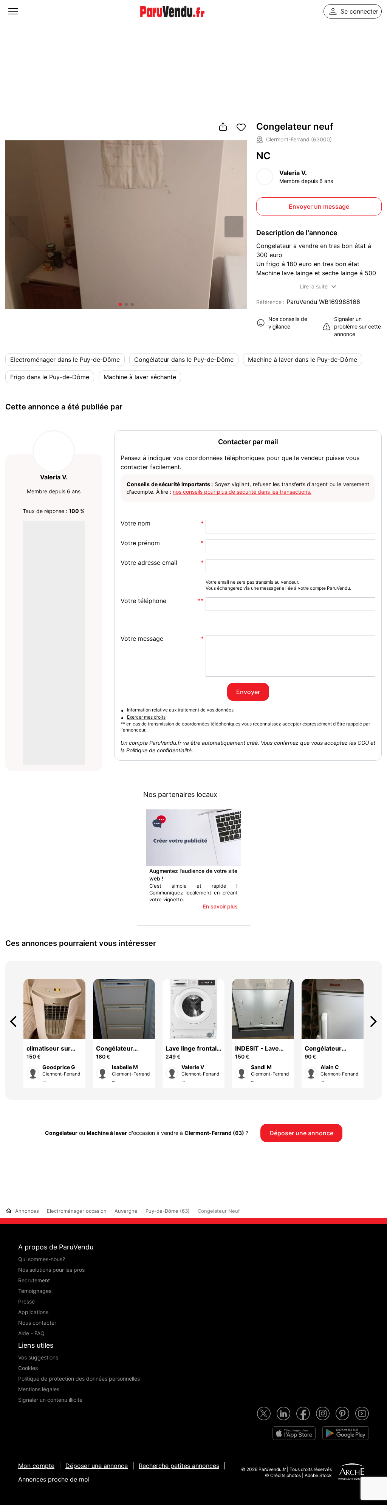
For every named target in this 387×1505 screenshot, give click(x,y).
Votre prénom (140, 543)
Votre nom (135, 523)
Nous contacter (37, 1322)
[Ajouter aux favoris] (241, 127)
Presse (26, 1301)
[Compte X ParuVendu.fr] (264, 1413)
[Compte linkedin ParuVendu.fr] (283, 1413)
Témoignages (34, 1291)
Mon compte (36, 1465)
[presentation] (16, 1021)
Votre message (142, 638)
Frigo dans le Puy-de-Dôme (49, 377)
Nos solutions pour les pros (51, 1269)
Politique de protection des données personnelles (79, 1378)
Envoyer (248, 692)
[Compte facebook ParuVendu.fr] (303, 1413)
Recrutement (34, 1280)
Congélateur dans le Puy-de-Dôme (184, 359)
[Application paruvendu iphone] (294, 1433)
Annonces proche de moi (54, 1479)
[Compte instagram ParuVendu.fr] (323, 1413)
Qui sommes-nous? (41, 1259)
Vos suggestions (38, 1357)
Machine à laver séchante (140, 377)
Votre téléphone (143, 600)
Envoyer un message (319, 206)
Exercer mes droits (146, 717)
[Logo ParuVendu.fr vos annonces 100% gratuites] (172, 20)
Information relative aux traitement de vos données (180, 710)
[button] (233, 226)
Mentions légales (38, 1389)
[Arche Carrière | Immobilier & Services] (352, 1472)
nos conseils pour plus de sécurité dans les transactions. (242, 491)
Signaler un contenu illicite (50, 1400)
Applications (33, 1312)
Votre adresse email (149, 562)
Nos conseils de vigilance (287, 323)
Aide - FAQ (31, 1333)
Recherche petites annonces (179, 1465)
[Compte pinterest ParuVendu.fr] (342, 1413)
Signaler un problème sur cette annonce (357, 326)
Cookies (28, 1368)
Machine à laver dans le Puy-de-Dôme (302, 359)
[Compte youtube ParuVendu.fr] (362, 1413)
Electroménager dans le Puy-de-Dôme (65, 359)
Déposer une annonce (96, 1465)
